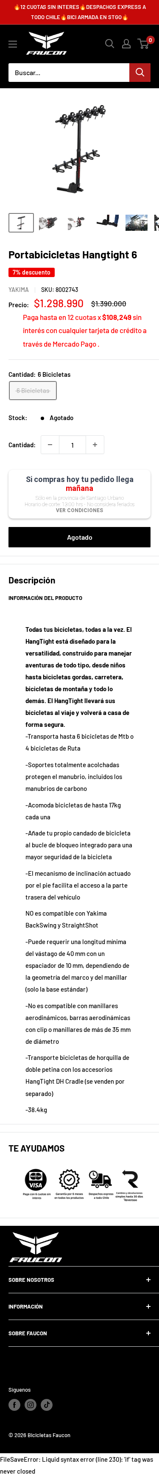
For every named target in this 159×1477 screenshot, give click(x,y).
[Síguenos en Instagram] (30, 1405)
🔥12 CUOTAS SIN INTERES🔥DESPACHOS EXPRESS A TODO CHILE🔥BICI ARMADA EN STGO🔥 (80, 11)
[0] (143, 44)
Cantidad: (22, 444)
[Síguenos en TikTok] (47, 1405)
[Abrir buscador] (109, 43)
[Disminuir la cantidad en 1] (50, 445)
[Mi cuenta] (126, 43)
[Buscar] (140, 72)
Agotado (79, 537)
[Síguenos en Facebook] (14, 1405)
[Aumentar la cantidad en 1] (95, 445)
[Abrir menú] (12, 44)
